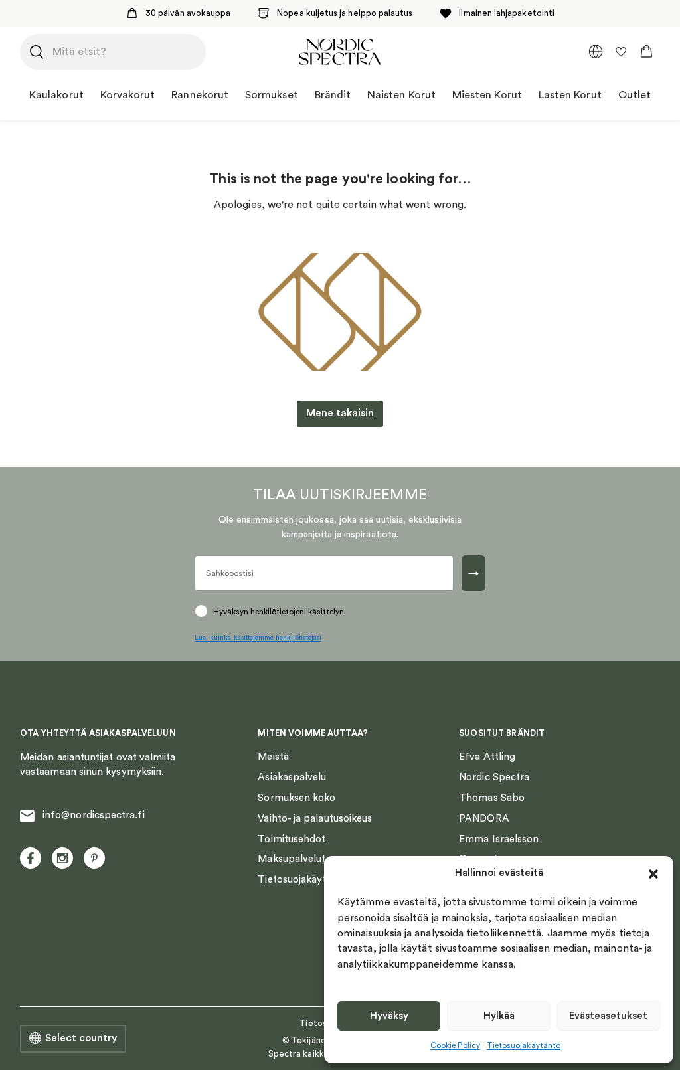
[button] (653, 874)
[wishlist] (621, 52)
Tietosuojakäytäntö (523, 1045)
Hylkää (499, 1016)
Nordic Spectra (494, 777)
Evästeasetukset (608, 1016)
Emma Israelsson (499, 839)
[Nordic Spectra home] (340, 52)
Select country (81, 1038)
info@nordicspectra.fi (93, 815)
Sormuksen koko (296, 798)
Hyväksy (389, 1016)
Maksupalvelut (291, 859)
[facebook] (30, 858)
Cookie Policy (455, 1045)
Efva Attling (487, 757)
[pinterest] (94, 858)
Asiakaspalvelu (292, 777)
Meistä (273, 757)
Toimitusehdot (291, 839)
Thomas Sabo (492, 798)
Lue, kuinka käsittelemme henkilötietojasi (258, 637)
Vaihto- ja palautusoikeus (315, 819)
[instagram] (62, 858)
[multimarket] (595, 52)
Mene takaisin (340, 413)
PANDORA (484, 819)
